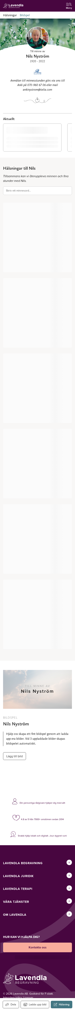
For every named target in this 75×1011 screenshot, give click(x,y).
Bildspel (25, 15)
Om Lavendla (14, 914)
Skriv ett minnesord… (18, 190)
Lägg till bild (14, 756)
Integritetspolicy (12, 997)
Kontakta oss (38, 947)
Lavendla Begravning (23, 863)
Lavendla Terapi (17, 889)
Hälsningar (10, 15)
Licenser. (28, 997)
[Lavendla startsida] (14, 6)
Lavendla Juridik (18, 876)
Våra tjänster (16, 902)
